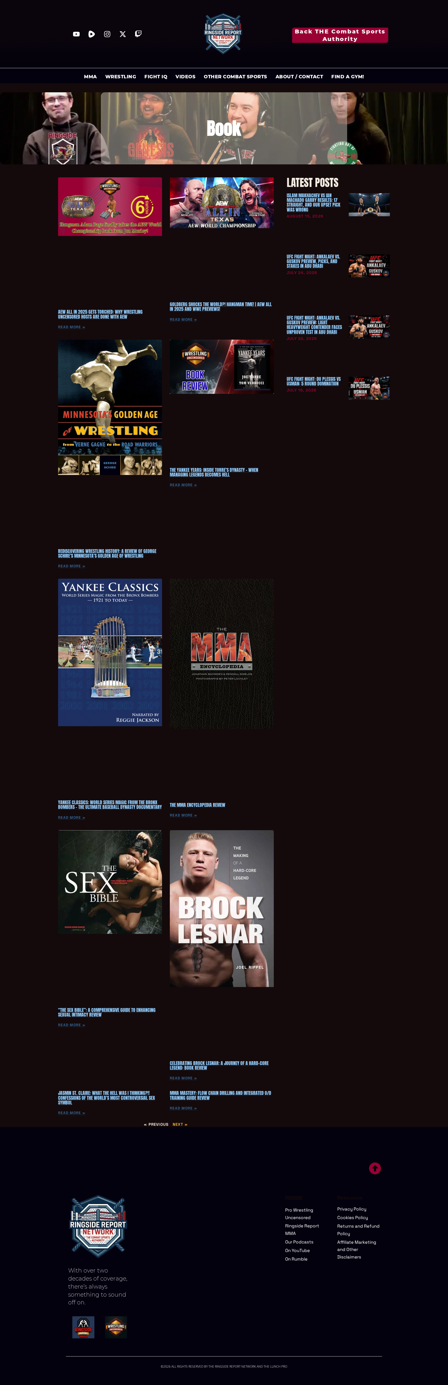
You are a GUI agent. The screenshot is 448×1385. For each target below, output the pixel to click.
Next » (180, 1124)
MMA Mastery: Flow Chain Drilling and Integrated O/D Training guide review (220, 1095)
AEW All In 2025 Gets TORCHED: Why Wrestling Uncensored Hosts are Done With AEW (100, 314)
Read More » (71, 327)
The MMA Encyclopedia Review (197, 804)
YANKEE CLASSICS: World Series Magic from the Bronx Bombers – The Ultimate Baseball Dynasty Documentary (110, 804)
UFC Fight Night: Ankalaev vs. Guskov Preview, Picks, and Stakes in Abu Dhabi (313, 261)
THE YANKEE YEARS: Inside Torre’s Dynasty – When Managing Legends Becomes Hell (214, 472)
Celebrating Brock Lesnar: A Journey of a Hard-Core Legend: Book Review (219, 1065)
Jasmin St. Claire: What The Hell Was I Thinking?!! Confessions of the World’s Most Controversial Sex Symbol (106, 1097)
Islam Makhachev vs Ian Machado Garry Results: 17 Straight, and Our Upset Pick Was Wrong (313, 202)
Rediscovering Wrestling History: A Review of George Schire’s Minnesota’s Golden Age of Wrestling (107, 553)
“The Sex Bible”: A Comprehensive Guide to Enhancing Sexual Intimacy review (107, 1012)
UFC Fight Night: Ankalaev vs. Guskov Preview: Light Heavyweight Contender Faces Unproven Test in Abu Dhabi (314, 324)
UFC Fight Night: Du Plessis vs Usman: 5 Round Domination (314, 381)
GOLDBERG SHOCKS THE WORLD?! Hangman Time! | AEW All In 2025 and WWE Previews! (221, 306)
